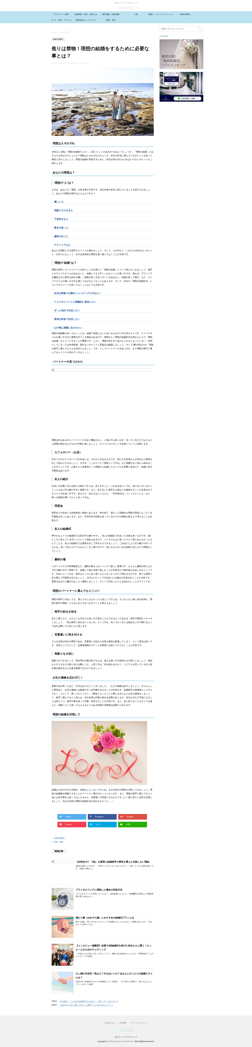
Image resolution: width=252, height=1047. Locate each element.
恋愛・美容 (111, 20)
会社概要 (122, 1023)
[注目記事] (181, 67)
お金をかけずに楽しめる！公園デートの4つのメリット (86, 1005)
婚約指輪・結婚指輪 (110, 14)
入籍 (136, 14)
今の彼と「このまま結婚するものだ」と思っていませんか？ (89, 1001)
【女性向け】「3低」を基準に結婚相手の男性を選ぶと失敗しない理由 (112, 862)
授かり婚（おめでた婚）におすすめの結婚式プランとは (105, 918)
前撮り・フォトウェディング (160, 14)
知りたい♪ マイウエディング (126, 1037)
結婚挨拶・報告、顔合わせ (86, 14)
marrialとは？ (110, 1023)
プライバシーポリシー (138, 1023)
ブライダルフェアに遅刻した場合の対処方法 (99, 890)
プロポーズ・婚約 (61, 14)
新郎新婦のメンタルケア (86, 20)
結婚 (61, 842)
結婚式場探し (185, 14)
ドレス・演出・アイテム (61, 20)
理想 (56, 842)
